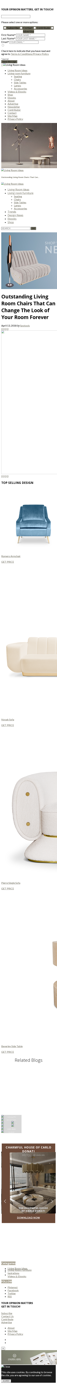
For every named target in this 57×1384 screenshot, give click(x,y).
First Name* (8, 35)
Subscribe (12, 28)
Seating (18, 76)
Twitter (12, 1293)
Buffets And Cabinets (28, 1094)
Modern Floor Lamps (28, 1079)
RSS (10, 1296)
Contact (28, 28)
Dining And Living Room (28, 1074)
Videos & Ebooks (17, 91)
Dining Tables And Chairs (28, 1069)
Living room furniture (19, 73)
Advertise (13, 103)
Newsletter (14, 106)
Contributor (14, 109)
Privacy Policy (15, 118)
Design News (15, 215)
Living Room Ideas (17, 70)
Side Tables (20, 82)
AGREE (6, 1381)
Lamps (17, 85)
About (11, 100)
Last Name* (8, 38)
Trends (12, 212)
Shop (10, 94)
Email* (5, 42)
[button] (52, 1201)
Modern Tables (28, 1089)
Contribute (43, 28)
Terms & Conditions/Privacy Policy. (30, 53)
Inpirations (13, 1273)
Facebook (13, 1290)
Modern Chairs (28, 1084)
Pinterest (13, 1287)
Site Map (12, 115)
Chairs (17, 79)
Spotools (25, 325)
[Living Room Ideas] (12, 170)
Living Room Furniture (20, 1269)
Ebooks (12, 97)
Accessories (20, 88)
